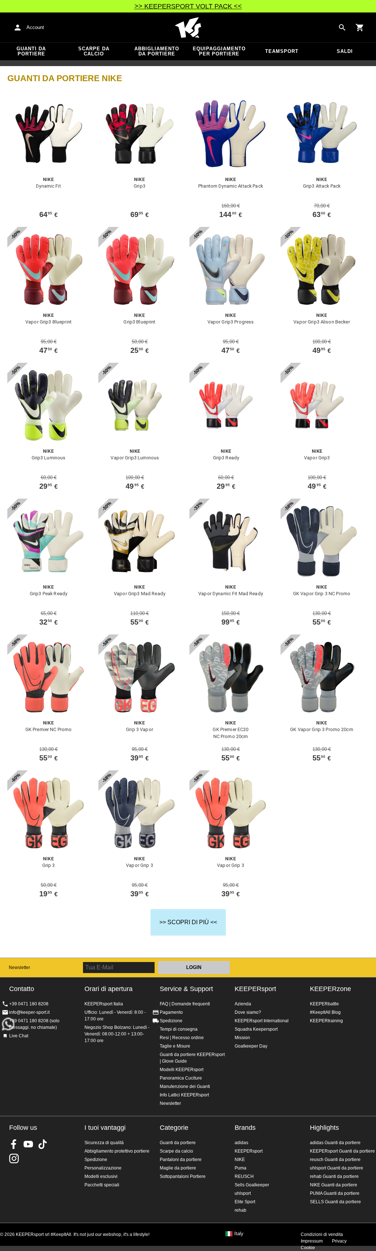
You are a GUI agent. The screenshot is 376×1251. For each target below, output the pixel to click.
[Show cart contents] (359, 27)
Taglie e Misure (175, 1046)
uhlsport (243, 1193)
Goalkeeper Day (251, 1046)
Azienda (243, 1003)
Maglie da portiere (178, 1168)
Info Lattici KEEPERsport (184, 1095)
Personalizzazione (103, 1168)
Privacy (339, 1241)
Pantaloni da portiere (181, 1159)
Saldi (345, 51)
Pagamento (171, 1012)
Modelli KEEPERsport (181, 1069)
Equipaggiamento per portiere (219, 51)
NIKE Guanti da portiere (333, 1184)
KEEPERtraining (326, 1020)
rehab (240, 1210)
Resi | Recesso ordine (182, 1037)
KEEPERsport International (262, 1020)
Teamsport (282, 51)
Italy (238, 1233)
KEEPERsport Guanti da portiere (342, 1151)
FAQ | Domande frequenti (185, 1003)
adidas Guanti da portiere (335, 1142)
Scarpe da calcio (93, 51)
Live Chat (18, 1035)
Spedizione (171, 1020)
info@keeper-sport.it (29, 1012)
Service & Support (186, 989)
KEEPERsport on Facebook (14, 1144)
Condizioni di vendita (322, 1234)
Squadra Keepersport (256, 1029)
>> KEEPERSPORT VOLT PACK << (188, 6)
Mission (242, 1037)
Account (35, 27)
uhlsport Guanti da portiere (336, 1168)
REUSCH (244, 1176)
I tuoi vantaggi (105, 1127)
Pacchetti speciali (101, 1184)
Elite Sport (245, 1201)
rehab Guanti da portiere (334, 1176)
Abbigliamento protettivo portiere (116, 1151)
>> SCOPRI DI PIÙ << (188, 922)
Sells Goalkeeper (252, 1184)
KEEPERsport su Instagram (14, 1158)
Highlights (324, 1127)
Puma (240, 1168)
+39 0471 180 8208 (28, 1003)
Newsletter (19, 967)
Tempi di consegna (179, 1029)
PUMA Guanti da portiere (334, 1193)
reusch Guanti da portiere (335, 1159)
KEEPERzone (330, 989)
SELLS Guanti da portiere (335, 1201)
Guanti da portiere (31, 51)
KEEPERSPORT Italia (188, 27)
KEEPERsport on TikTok (42, 1144)
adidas (241, 1142)
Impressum (312, 1241)
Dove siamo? (248, 1012)
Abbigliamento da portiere (156, 51)
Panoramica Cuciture (181, 1078)
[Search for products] (342, 27)
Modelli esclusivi (101, 1176)
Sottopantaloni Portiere (183, 1176)
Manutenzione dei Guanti (185, 1086)
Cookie (308, 1247)
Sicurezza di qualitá (104, 1142)
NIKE (240, 1159)
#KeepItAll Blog (325, 1012)
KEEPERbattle (324, 1003)
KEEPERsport (255, 989)
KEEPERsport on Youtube (28, 1144)
